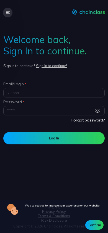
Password (12, 102)
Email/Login (13, 84)
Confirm (94, 225)
